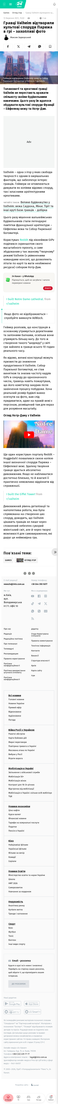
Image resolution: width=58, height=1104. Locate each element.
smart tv (12, 1011)
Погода (11, 720)
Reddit (24, 240)
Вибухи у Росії (15, 754)
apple (32, 1003)
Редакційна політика (13, 639)
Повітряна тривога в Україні (22, 746)
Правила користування (14, 659)
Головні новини (16, 699)
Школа (11, 879)
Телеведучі (9, 649)
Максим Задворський (20, 37)
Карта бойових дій (17, 738)
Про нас (7, 629)
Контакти (35, 651)
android (12, 1003)
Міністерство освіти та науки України (26, 875)
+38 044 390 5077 (39, 584)
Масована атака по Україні (21, 750)
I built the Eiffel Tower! (20, 494)
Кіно (11, 840)
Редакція (8, 634)
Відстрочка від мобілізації (21, 789)
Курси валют (14, 814)
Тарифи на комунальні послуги (23, 822)
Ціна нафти (14, 810)
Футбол (12, 932)
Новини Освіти (16, 871)
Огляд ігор (17, 13)
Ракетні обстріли (16, 734)
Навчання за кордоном (19, 891)
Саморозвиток (15, 887)
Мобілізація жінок (17, 780)
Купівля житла (15, 909)
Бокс (10, 928)
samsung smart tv (32, 1011)
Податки (12, 826)
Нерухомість (15, 901)
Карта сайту (36, 671)
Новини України (16, 703)
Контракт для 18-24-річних (21, 784)
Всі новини (14, 695)
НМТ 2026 (13, 883)
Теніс (11, 936)
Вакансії (35, 656)
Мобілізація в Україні (20, 768)
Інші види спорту (16, 944)
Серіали (12, 861)
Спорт (11, 924)
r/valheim (12, 303)
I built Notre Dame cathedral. (25, 299)
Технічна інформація (40, 646)
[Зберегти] (50, 46)
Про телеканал (10, 644)
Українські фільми (17, 849)
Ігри (33, 676)
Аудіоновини (14, 716)
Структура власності (40, 661)
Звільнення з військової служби (24, 772)
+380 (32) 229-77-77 (21, 1054)
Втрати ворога (15, 758)
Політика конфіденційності (12, 665)
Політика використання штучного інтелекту (14, 672)
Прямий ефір (14, 707)
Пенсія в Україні (16, 831)
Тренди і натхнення (18, 913)
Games (6, 13)
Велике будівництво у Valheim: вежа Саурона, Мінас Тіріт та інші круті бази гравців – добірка (28, 206)
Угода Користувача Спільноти (39, 635)
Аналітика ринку (16, 905)
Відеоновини (14, 711)
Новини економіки (19, 806)
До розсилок (19, 984)
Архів (33, 666)
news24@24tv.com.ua (14, 584)
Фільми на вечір (16, 853)
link (33, 596)
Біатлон (12, 940)
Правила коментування (42, 641)
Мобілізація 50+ (16, 776)
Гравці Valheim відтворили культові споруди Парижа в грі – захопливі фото (40, 13)
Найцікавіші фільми (18, 845)
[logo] (19, 4)
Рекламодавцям (11, 654)
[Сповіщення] (54, 4)
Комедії (12, 857)
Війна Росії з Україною (21, 730)
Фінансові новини (17, 818)
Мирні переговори (17, 742)
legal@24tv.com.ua (38, 1057)
